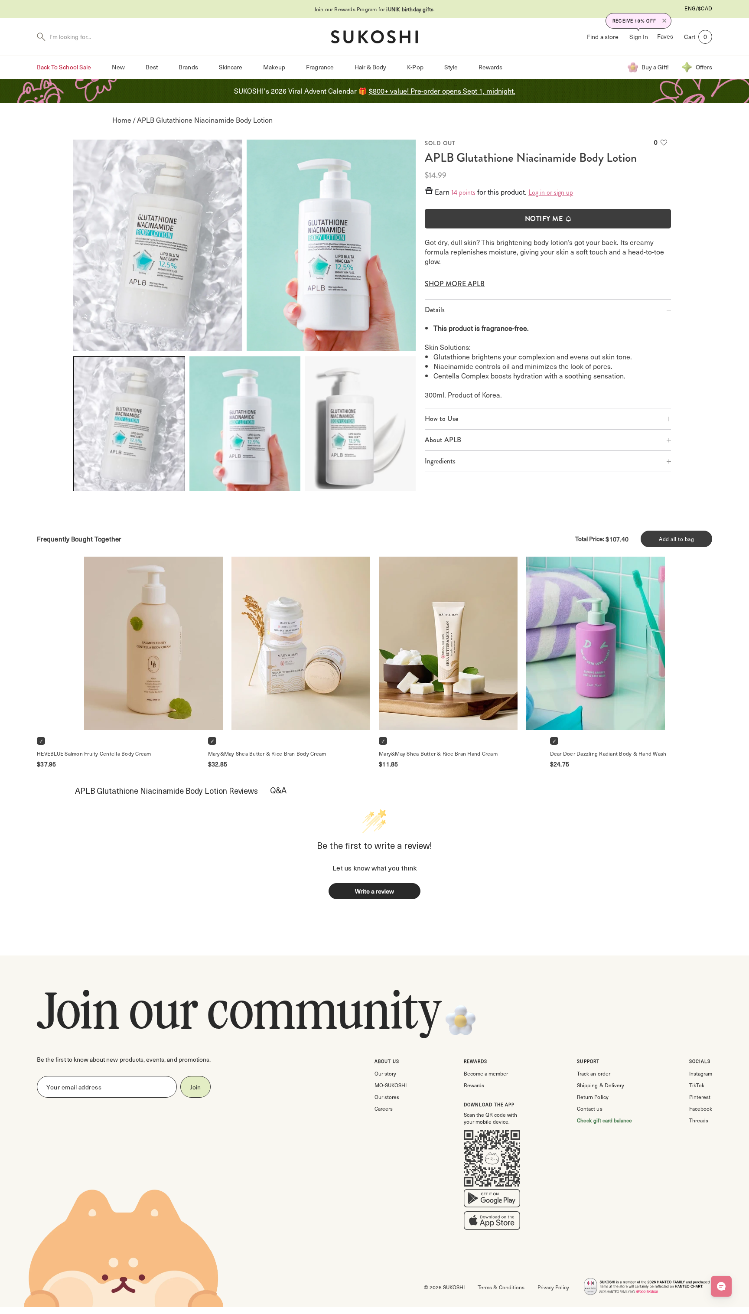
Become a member (486, 1073)
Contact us (589, 1108)
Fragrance (319, 67)
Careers (383, 1108)
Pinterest (699, 1097)
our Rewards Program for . (374, 9)
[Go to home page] (374, 36)
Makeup (274, 67)
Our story (385, 1073)
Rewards (490, 67)
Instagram (700, 1073)
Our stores (386, 1097)
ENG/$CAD (698, 8)
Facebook (700, 1108)
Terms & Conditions (501, 1287)
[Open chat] (721, 1286)
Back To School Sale (64, 67)
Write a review (374, 891)
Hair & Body (371, 67)
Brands (188, 67)
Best (152, 67)
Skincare (230, 67)
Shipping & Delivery (600, 1085)
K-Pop (415, 67)
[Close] (664, 20)
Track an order (593, 1073)
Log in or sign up (550, 192)
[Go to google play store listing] (492, 1200)
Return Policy (592, 1097)
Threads (698, 1120)
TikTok (696, 1085)
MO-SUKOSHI (390, 1085)
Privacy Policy (553, 1287)
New (118, 67)
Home (121, 120)
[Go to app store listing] (492, 1222)
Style (451, 67)
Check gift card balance (604, 1120)
